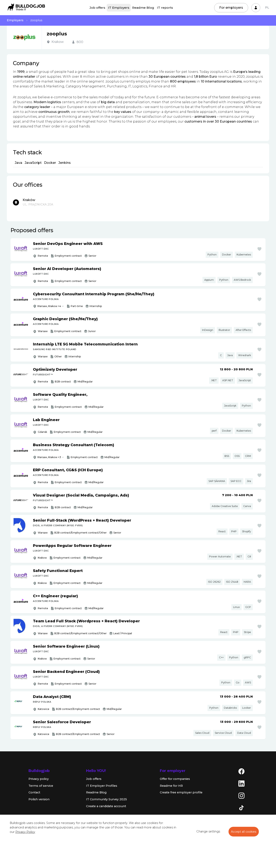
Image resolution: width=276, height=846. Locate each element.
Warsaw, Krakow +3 (49, 457)
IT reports (165, 8)
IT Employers (118, 8)
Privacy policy (38, 779)
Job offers (97, 8)
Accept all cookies (243, 831)
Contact (34, 792)
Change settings (208, 831)
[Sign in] (255, 7)
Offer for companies (175, 779)
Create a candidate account (106, 806)
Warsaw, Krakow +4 (49, 306)
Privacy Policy (25, 832)
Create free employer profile (181, 792)
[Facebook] (241, 771)
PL (267, 7)
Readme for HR (171, 786)
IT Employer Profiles (101, 786)
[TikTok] (241, 807)
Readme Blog (143, 8)
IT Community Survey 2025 (106, 799)
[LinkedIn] (241, 783)
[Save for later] (259, 249)
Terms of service (40, 786)
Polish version (39, 799)
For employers (231, 8)
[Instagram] (241, 795)
